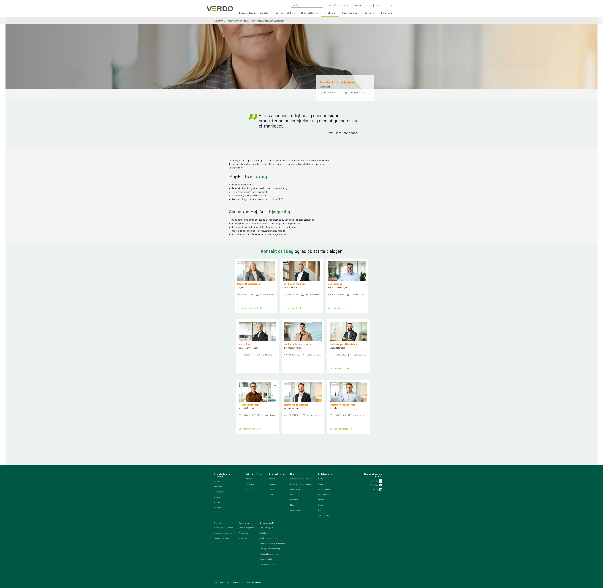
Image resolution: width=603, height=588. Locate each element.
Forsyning (387, 13)
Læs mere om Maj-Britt (247, 308)
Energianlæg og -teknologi (254, 13)
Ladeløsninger (350, 13)
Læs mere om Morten (248, 429)
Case (271, 495)
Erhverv (218, 21)
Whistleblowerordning (269, 554)
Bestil (320, 479)
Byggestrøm (295, 489)
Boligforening (324, 495)
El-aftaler (330, 13)
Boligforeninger (296, 510)
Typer (320, 484)
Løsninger (250, 484)
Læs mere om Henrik (292, 308)
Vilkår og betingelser (268, 538)
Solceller (370, 13)
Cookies (263, 533)
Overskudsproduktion (223, 533)
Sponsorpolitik (266, 559)
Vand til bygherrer (246, 528)
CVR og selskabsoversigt (270, 549)
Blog (292, 505)
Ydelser (249, 479)
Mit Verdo (294, 500)
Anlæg (217, 481)
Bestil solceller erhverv (223, 528)
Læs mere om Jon (338, 369)
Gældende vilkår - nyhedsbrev (272, 544)
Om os (238, 21)
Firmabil (321, 500)
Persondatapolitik (267, 528)
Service (217, 497)
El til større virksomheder (300, 484)
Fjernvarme (243, 533)
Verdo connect (324, 515)
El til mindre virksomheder (301, 479)
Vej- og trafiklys (285, 13)
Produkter (218, 487)
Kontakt (246, 21)
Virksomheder (324, 489)
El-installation (309, 13)
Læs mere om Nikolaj (339, 429)
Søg (293, 5)
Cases (320, 505)
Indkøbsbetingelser (268, 564)
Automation (219, 492)
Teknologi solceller (222, 538)
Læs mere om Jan (336, 308)
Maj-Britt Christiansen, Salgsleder (268, 21)
